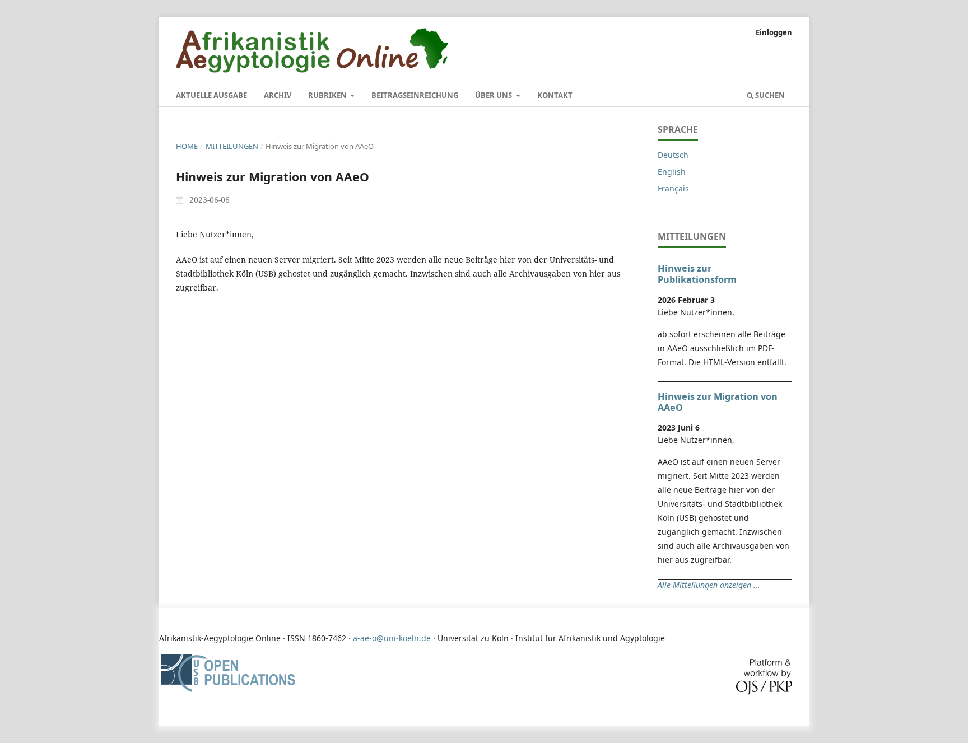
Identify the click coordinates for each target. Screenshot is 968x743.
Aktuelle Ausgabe (211, 95)
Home (187, 146)
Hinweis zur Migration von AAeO (718, 402)
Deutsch (673, 154)
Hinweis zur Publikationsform (697, 274)
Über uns (494, 95)
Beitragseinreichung (414, 95)
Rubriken (328, 95)
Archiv (277, 95)
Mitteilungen (232, 146)
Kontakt (555, 95)
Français (673, 188)
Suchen (769, 95)
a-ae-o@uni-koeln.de (392, 638)
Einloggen (774, 32)
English (672, 171)
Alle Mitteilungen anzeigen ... (709, 585)
